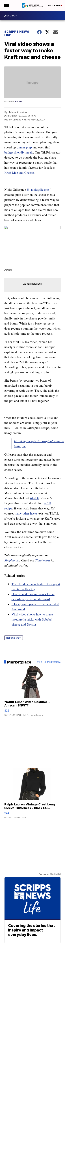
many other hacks (26, 513)
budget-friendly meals (18, 152)
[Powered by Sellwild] (55, 874)
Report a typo (13, 637)
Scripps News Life (16, 33)
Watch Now (54, 6)
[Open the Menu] (6, 5)
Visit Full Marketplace (49, 662)
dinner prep (24, 147)
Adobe (18, 101)
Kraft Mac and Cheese (19, 172)
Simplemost (11, 560)
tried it (34, 498)
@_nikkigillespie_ (38, 189)
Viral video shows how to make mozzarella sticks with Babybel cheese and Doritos (32, 619)
